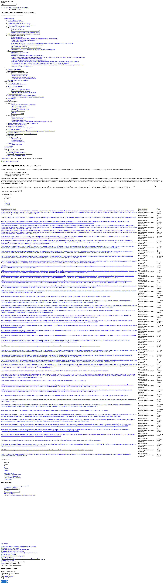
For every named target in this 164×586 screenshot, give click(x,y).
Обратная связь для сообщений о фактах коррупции (26, 48)
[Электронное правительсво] (12, 556)
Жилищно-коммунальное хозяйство (18, 80)
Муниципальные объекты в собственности (23, 78)
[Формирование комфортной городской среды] (15, 549)
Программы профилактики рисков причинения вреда (26, 58)
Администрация (5, 158)
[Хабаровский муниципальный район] (12, 551)
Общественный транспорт (11, 489)
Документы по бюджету (15, 94)
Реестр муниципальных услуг (16, 155)
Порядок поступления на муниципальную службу (25, 31)
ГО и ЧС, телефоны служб (18, 106)
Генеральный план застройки (19, 74)
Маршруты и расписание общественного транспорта (23, 123)
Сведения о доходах (17, 37)
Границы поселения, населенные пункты (23, 77)
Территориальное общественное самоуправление (22, 95)
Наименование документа (8, 209)
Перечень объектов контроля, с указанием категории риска (28, 60)
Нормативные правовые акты (19, 52)
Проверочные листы (17, 54)
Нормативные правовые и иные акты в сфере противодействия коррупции (33, 49)
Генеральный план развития (16, 71)
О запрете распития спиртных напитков (22, 117)
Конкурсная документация (15, 86)
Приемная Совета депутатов (12, 477)
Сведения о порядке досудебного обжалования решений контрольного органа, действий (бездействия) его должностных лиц (47, 64)
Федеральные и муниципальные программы (20, 127)
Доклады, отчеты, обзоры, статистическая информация (27, 45)
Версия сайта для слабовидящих (18, 7)
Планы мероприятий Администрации (19, 26)
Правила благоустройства (18, 120)
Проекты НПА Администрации (20, 89)
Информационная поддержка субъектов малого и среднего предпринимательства (31, 131)
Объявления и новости (10, 487)
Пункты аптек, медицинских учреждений (16, 486)
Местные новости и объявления (17, 124)
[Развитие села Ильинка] (8, 554)
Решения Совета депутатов (12, 476)
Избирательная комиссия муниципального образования (24, 34)
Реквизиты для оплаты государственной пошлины (22, 134)
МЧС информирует (9, 493)
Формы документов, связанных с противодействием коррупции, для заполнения (34, 38)
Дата (158, 209)
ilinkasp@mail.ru (9, 576)
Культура (10, 143)
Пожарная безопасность (18, 111)
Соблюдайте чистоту (17, 118)
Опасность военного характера (20, 109)
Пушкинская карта (16, 144)
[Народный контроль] (7, 560)
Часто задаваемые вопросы (19, 46)
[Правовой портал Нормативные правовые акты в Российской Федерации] (23, 559)
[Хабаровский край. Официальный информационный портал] (19, 552)
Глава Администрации (14, 20)
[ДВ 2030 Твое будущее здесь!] (10, 548)
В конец (7, 204)
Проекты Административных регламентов (23, 92)
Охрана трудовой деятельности (20, 108)
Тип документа (142, 209)
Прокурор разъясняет (14, 129)
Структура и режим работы (15, 21)
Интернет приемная (13, 132)
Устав (9, 100)
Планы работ (8, 479)
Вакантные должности (17, 29)
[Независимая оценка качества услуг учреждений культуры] (18, 546)
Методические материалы (18, 41)
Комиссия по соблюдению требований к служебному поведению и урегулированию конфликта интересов (42, 43)
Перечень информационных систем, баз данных (22, 25)
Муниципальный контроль (15, 51)
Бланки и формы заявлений (16, 126)
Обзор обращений (16, 138)
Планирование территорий (19, 75)
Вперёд (7, 203)
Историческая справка (14, 69)
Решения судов (12, 98)
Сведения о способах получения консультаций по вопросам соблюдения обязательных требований (40, 63)
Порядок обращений (17, 140)
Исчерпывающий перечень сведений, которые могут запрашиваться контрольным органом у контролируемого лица (45, 61)
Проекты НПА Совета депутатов (20, 91)
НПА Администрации (14, 83)
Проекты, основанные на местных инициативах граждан (27, 97)
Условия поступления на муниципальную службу (25, 32)
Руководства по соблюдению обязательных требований (27, 55)
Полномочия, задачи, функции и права (19, 23)
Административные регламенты (17, 84)
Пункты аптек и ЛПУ (17, 114)
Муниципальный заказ (14, 151)
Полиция (13, 112)
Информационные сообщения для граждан (23, 104)
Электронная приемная (18, 141)
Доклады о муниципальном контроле (22, 66)
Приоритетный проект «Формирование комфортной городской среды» (31, 121)
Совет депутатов (9, 473)
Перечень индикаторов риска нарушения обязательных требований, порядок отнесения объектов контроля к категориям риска (48, 57)
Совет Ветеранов (13, 135)
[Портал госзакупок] (7, 557)
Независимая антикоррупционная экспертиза (24, 40)
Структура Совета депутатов (12, 474)
